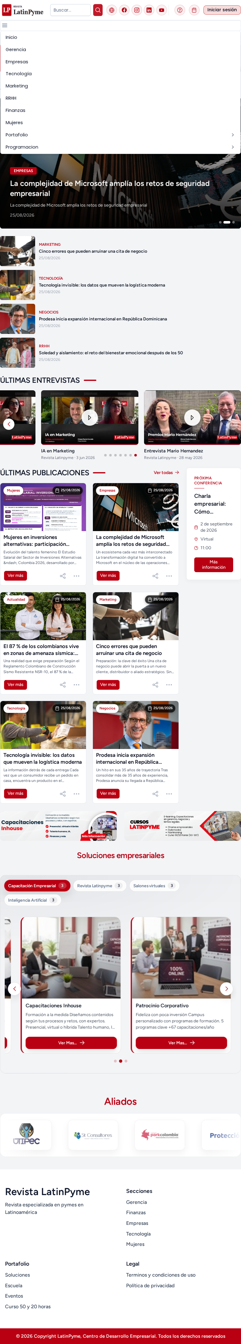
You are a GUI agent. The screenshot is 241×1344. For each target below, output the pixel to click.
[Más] (76, 576)
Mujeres (135, 1244)
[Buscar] (98, 10)
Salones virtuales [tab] (153, 885)
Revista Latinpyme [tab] (98, 885)
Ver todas (164, 472)
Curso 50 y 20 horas (28, 1307)
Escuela (13, 1286)
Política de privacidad (150, 1286)
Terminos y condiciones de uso (160, 1275)
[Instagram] (136, 10)
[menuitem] (120, 37)
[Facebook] (124, 10)
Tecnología (138, 1234)
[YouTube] (161, 10)
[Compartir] (62, 576)
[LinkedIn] (149, 10)
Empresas (137, 1223)
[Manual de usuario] (179, 10)
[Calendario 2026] (194, 10)
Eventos (14, 1296)
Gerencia (136, 1202)
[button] (4, 25)
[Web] (111, 10)
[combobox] (70, 10)
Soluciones (17, 1275)
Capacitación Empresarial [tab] (35, 885)
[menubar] (120, 92)
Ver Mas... (67, 1043)
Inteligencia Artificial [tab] (31, 900)
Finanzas (136, 1212)
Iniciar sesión (222, 10)
